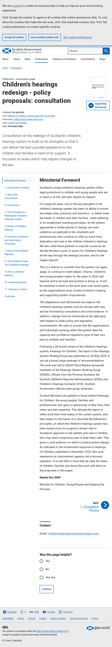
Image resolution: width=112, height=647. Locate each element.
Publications (41, 59)
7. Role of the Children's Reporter (17, 252)
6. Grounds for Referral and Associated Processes (16, 240)
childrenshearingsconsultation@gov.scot (73, 533)
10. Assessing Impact (16, 282)
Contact (31, 618)
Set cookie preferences (77, 37)
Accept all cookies (14, 37)
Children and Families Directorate (28, 119)
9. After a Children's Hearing (14, 273)
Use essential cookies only (45, 37)
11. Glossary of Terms (16, 289)
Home (5, 68)
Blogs (102, 59)
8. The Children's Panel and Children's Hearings (17, 263)
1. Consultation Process (17, 187)
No (47, 569)
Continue (46, 589)
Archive (20, 618)
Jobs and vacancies (79, 618)
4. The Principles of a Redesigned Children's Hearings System (16, 216)
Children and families (17, 123)
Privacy (94, 618)
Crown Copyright (58, 618)
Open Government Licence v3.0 (52, 631)
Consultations (88, 59)
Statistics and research (64, 59)
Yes (48, 561)
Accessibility (7, 618)
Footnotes (10, 296)
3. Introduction (12, 205)
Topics (16, 59)
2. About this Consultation (11, 196)
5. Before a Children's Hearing (15, 228)
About (5, 59)
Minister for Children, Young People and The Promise (31, 116)
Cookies (42, 618)
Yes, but (50, 577)
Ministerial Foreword (15, 180)
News (27, 59)
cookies (17, 5)
